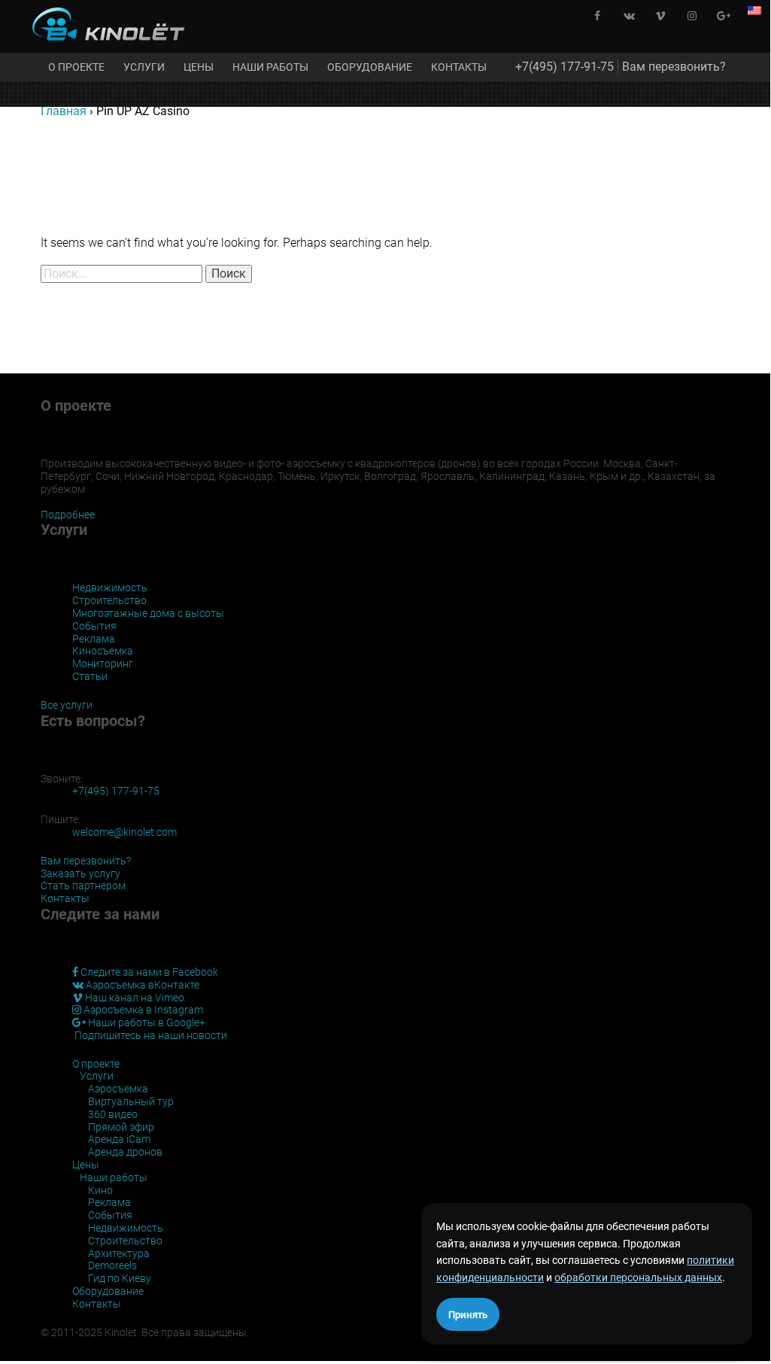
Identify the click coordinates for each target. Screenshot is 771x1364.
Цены (199, 67)
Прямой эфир (121, 1127)
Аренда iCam (119, 1139)
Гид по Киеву (119, 1278)
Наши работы (270, 67)
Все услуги (67, 705)
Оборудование (369, 67)
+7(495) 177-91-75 (564, 66)
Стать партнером (83, 885)
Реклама (93, 639)
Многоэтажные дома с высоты (148, 613)
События (94, 626)
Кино (100, 1190)
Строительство (109, 600)
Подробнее (68, 515)
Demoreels (112, 1265)
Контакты (459, 67)
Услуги (144, 67)
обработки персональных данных (638, 1277)
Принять (467, 1314)
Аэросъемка (118, 1089)
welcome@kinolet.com (124, 832)
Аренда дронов (125, 1152)
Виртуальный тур (131, 1101)
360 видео (113, 1114)
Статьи (90, 676)
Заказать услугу (80, 873)
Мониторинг (102, 664)
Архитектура (119, 1253)
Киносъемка (102, 651)
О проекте (76, 67)
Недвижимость (109, 588)
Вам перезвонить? (674, 66)
